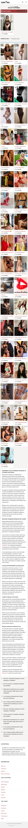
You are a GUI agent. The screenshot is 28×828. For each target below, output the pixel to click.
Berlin (2, 818)
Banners (3, 771)
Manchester (4, 813)
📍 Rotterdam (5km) (15, 38)
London (3, 810)
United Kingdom (5, 781)
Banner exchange (5, 773)
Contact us (3, 768)
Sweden (3, 787)
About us (3, 766)
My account (11, 825)
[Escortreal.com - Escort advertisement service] (7, 2)
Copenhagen (4, 816)
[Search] (22, 2)
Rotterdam (4, 545)
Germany (3, 797)
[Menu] (26, 2)
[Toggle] (2, 678)
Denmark (3, 792)
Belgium (3, 789)
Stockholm (3, 808)
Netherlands (5, 673)
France (2, 795)
